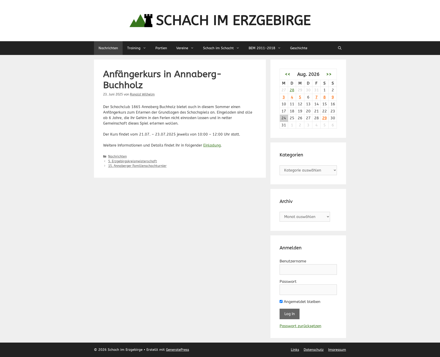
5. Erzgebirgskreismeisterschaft (132, 161)
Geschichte (298, 48)
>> (329, 74)
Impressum (337, 350)
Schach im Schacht (218, 48)
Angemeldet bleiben (301, 301)
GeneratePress (177, 350)
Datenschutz (314, 350)
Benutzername (293, 261)
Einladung (212, 145)
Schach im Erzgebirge (233, 20)
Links (295, 350)
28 (292, 90)
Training (133, 48)
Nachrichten (108, 48)
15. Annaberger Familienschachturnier (137, 166)
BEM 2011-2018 (262, 48)
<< (287, 74)
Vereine (182, 48)
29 (324, 118)
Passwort (288, 281)
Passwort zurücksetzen (300, 326)
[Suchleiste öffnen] (339, 48)
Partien (161, 48)
